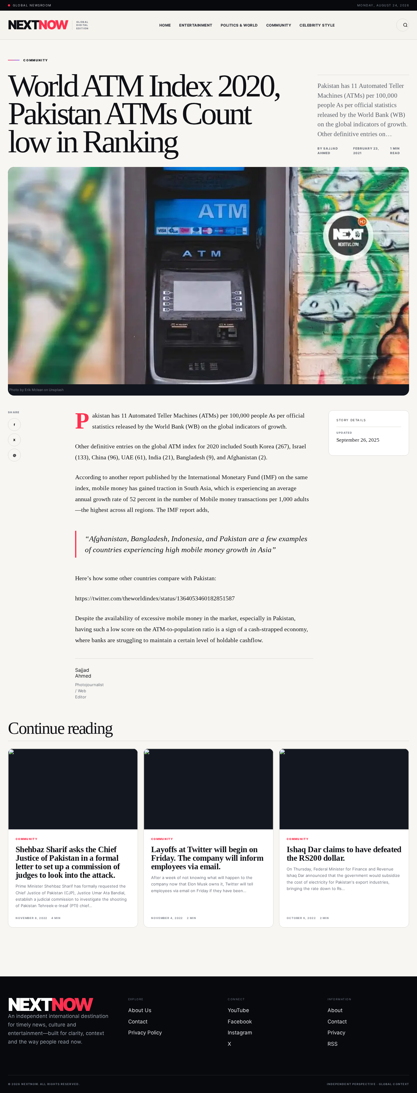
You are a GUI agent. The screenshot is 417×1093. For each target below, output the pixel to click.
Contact (137, 1022)
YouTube (238, 1010)
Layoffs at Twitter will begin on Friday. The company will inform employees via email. (207, 858)
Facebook (240, 1022)
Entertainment (195, 25)
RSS (333, 1044)
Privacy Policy (145, 1033)
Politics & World (239, 25)
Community (278, 25)
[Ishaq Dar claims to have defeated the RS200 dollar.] (344, 789)
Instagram (240, 1033)
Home (165, 25)
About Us (139, 1010)
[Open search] (402, 25)
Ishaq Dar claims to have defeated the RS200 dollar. (344, 854)
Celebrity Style (317, 25)
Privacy (336, 1033)
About (335, 1010)
